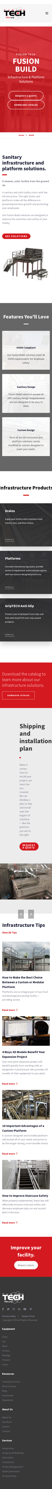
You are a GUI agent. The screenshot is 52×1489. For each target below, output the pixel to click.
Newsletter (7, 1400)
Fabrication (7, 1457)
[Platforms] (26, 572)
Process (6, 1350)
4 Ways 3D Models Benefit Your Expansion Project (23, 1054)
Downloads (7, 1395)
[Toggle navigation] (41, 13)
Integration (8, 1448)
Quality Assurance (11, 1471)
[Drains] (26, 524)
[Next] (31, 914)
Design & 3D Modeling (13, 1452)
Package (6, 1355)
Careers (6, 1426)
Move (4, 1346)
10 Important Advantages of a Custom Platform (23, 1128)
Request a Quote (26, 1265)
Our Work (6, 1421)
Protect (6, 1359)
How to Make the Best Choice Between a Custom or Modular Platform (23, 982)
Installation (8, 1462)
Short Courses (9, 1386)
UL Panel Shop (9, 1475)
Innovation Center (11, 1381)
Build (31, 135)
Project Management (12, 1466)
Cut (4, 1341)
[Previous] (21, 914)
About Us (6, 1417)
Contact (6, 1431)
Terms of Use (28, 1316)
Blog (4, 1390)
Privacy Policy (9, 1316)
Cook (4, 1336)
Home (21, 135)
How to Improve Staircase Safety (25, 1196)
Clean (5, 1364)
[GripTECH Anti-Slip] (26, 619)
